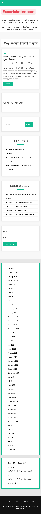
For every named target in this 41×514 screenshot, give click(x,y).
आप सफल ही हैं (10, 169)
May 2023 (11, 389)
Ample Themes (20, 508)
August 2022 (12, 425)
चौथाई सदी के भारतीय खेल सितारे (15, 149)
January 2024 (12, 357)
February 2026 (13, 273)
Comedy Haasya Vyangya (10, 27)
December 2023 (13, 361)
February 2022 (13, 449)
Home (4, 20)
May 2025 (11, 297)
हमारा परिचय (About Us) (15, 20)
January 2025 (12, 313)
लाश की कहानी (22, 206)
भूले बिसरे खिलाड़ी (25, 27)
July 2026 (11, 269)
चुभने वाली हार (22, 210)
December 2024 (13, 317)
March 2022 (12, 445)
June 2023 (11, 385)
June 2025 (11, 293)
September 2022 (13, 421)
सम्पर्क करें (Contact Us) (31, 20)
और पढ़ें (8, 83)
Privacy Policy (20, 25)
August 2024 (12, 333)
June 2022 (11, 433)
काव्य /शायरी (10, 29)
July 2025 (11, 289)
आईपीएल (23, 29)
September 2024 (13, 329)
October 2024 (12, 325)
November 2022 (13, 413)
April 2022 (11, 441)
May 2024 (11, 341)
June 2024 (11, 337)
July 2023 (11, 381)
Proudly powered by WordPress (13, 506)
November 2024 (13, 321)
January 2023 (12, 405)
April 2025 (11, 301)
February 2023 (13, 401)
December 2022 (13, 409)
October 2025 (12, 285)
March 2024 (12, 349)
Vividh (29, 25)
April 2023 (11, 393)
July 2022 (11, 429)
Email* (5, 237)
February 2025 (13, 309)
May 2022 (11, 437)
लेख (5, 22)
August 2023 (12, 377)
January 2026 (12, 277)
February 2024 (13, 353)
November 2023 (13, 365)
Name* (5, 231)
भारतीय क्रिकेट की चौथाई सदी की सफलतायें (18, 165)
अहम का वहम (9, 153)
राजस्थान (17, 29)
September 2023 (13, 373)
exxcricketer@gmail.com (12, 63)
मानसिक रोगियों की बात (25, 202)
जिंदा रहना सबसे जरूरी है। (26, 214)
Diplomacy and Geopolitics (27, 22)
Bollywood (35, 27)
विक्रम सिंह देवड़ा (11, 210)
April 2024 (11, 345)
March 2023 (12, 397)
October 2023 (12, 369)
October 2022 (12, 417)
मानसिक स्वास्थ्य (12, 22)
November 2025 (13, 281)
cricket (12, 25)
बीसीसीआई (31, 29)
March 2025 (12, 305)
